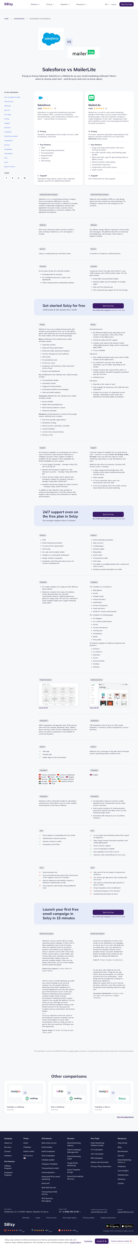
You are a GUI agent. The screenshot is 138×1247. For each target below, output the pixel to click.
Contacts (8, 1155)
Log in (113, 4)
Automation (8, 153)
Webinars (122, 1166)
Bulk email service (49, 1143)
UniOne (121, 1183)
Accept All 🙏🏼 (102, 1241)
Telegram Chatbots (50, 1164)
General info (8, 101)
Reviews (7, 1147)
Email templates (48, 1151)
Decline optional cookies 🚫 (121, 1241)
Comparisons (123, 1175)
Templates (8, 132)
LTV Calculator (97, 1150)
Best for (7, 110)
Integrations (8, 140)
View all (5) (43, 707)
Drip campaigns (48, 1155)
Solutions (64, 4)
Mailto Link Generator (100, 1162)
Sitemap (25, 1218)
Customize (88, 1241)
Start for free (126, 4)
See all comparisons (125, 1117)
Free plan (7, 114)
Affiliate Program (8, 1167)
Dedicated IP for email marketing (51, 1177)
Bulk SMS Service (49, 1187)
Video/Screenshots (11, 136)
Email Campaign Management (74, 1151)
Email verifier (29, 1151)
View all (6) (94, 707)
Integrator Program (8, 1173)
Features (7, 127)
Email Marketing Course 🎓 (124, 1161)
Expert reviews (9, 166)
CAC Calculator (97, 1154)
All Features (47, 1138)
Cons (6, 162)
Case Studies (123, 1171)
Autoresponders (48, 1172)
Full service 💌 (28, 1156)
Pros (6, 158)
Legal (37, 1218)
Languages (8, 149)
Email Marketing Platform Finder (97, 1144)
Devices (7, 145)
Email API (45, 1183)
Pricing (49, 4)
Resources (80, 4)
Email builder (47, 1147)
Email (26, 1143)
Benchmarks (123, 1151)
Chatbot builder (48, 1160)
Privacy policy (88, 1218)
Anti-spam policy (70, 1218)
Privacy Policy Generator (101, 1166)
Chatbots (27, 1147)
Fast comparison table (12, 97)
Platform (34, 4)
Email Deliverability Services (75, 1177)
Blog (120, 1147)
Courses (121, 1155)
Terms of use (51, 1218)
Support (7, 123)
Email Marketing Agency (74, 1144)
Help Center (123, 1143)
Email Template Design (73, 1171)
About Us (8, 1143)
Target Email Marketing (72, 1164)
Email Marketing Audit (74, 1157)
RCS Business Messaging (47, 1199)
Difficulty (7, 106)
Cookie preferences (108, 1218)
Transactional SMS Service (49, 1193)
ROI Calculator (97, 1158)
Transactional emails (50, 1168)
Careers (7, 1151)
